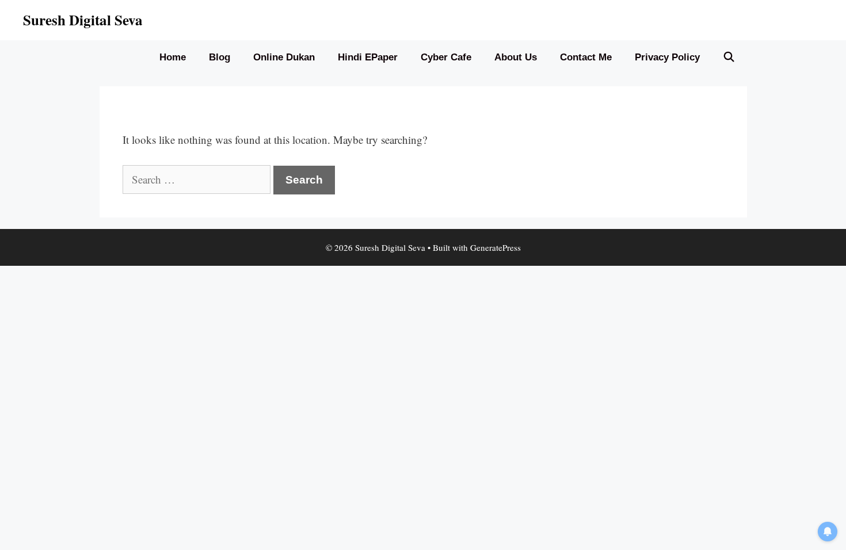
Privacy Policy (667, 57)
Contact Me (586, 57)
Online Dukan (284, 57)
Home (172, 57)
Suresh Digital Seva (83, 19)
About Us (515, 57)
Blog (219, 57)
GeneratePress (495, 247)
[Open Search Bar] (729, 57)
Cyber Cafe (446, 57)
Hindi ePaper (368, 57)
